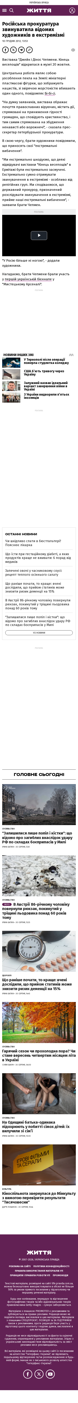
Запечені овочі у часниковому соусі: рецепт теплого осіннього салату (33, 573)
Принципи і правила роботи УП (30, 1275)
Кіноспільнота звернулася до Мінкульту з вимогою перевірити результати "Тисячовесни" (39, 1198)
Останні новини (21, 534)
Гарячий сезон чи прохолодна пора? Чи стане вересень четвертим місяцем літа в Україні (39, 1055)
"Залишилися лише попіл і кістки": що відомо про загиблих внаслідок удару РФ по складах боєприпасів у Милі (37, 621)
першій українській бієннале (28, 279)
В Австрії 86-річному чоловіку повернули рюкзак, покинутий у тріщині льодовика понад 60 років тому (37, 604)
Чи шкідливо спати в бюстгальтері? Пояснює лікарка (33, 543)
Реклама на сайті (20, 1266)
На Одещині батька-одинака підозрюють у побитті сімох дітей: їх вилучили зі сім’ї (35, 1126)
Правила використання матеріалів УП (39, 1270)
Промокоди (60, 1275)
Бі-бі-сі (50, 93)
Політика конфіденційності (51, 1266)
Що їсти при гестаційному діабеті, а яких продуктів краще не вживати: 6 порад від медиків (38, 558)
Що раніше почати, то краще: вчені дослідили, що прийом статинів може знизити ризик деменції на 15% (34, 587)
